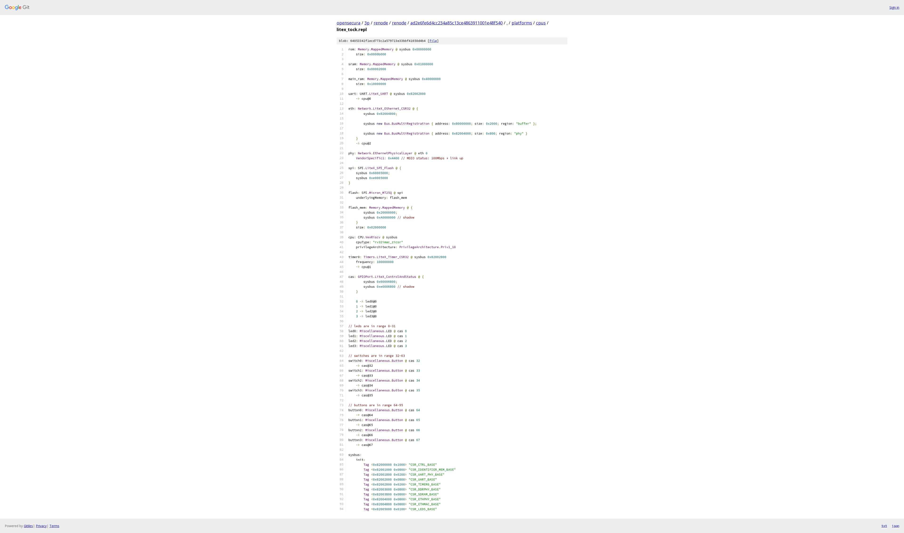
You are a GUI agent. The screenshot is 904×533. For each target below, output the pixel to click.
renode (381, 23)
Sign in (894, 7)
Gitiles (28, 526)
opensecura (348, 23)
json (895, 526)
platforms (522, 23)
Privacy (41, 526)
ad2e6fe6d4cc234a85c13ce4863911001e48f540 (456, 23)
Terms (54, 526)
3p (367, 23)
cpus (541, 23)
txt (884, 526)
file (433, 41)
